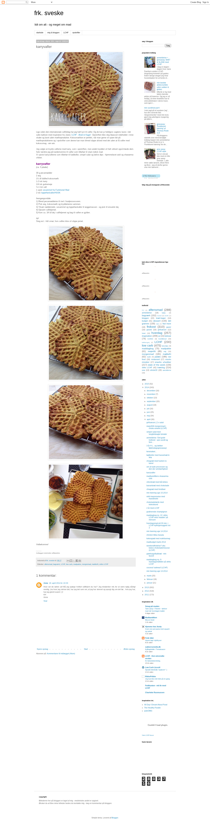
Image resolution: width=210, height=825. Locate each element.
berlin (167, 315)
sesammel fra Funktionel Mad (56, 190)
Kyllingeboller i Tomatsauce (155, 649)
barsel (159, 315)
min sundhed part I (152, 108)
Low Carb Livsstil (152, 667)
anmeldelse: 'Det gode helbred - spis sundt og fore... (157, 440)
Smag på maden (152, 606)
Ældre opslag (129, 649)
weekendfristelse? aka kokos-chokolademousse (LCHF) (158, 548)
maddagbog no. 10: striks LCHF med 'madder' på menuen (157, 517)
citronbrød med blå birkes (157, 482)
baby (164, 313)
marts (149, 576)
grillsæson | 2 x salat (155, 422)
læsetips (165, 346)
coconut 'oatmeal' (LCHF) (157, 568)
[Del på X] (73, 560)
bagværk (56, 564)
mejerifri (152, 351)
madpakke (77, 564)
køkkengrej (146, 342)
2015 (147, 384)
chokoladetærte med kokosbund (155, 503)
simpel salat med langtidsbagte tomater (157, 433)
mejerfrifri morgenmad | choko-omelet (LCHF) (157, 427)
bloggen (145, 318)
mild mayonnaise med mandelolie (156, 497)
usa (143, 370)
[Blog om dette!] (71, 560)
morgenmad (86, 564)
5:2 (143, 310)
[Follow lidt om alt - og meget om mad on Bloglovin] (151, 178)
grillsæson (162, 330)
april (149, 419)
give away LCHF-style (161, 150)
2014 (147, 387)
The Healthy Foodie (152, 708)
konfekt (150, 339)
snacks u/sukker (163, 362)
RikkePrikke (150, 676)
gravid (149, 330)
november (151, 394)
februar (150, 579)
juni (148, 412)
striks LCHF (103, 564)
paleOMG (148, 711)
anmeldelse (147, 313)
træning (161, 367)
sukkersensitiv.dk (153, 647)
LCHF (65, 33)
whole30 (153, 370)
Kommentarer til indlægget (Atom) (61, 654)
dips (157, 324)
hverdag (156, 332)
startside (39, 33)
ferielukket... (152, 452)
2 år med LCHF (153, 508)
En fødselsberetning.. (153, 661)
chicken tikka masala (155, 535)
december (151, 391)
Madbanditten (151, 618)
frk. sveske (48, 13)
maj (148, 416)
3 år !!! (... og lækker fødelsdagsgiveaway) (157, 447)
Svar (45, 601)
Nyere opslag (42, 649)
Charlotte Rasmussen (154, 692)
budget (145, 321)
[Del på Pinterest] (79, 560)
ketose (168, 336)
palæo (158, 356)
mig (165, 351)
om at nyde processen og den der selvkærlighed (157, 468)
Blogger (115, 818)
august (150, 405)
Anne (46, 583)
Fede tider (149, 638)
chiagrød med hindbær (156, 489)
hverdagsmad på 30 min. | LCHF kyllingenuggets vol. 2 (159, 525)
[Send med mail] (68, 560)
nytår (149, 357)
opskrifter (76, 33)
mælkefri (95, 564)
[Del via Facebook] (76, 560)
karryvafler (151, 473)
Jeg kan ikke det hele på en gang (157, 679)
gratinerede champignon (157, 512)
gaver (168, 327)
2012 (147, 591)
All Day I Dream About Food (155, 705)
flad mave (167, 324)
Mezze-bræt (149, 620)
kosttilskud (162, 339)
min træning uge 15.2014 (157, 493)
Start (86, 649)
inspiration (147, 336)
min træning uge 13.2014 (157, 571)
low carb (69, 564)
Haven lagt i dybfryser (153, 640)
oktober (150, 398)
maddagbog (148, 348)
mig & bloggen (53, 33)
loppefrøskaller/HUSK (50, 193)
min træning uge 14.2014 (157, 531)
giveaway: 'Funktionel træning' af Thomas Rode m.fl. (163, 128)
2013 (147, 587)
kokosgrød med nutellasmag (158, 538)
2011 (147, 595)
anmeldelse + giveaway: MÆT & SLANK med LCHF (163, 61)
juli (148, 409)
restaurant (155, 359)
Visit (148, 735)
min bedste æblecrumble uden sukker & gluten (163, 86)
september (151, 401)
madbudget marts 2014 (156, 542)
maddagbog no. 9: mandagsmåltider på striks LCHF (159, 562)
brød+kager (161, 318)
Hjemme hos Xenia (153, 627)
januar (150, 583)
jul (159, 336)
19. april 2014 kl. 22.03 (58, 583)
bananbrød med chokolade (158, 486)
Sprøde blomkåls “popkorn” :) (156, 670)
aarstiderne (167, 370)
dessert (156, 321)
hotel (143, 333)
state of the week (156, 365)
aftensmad (48, 564)
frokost (151, 326)
